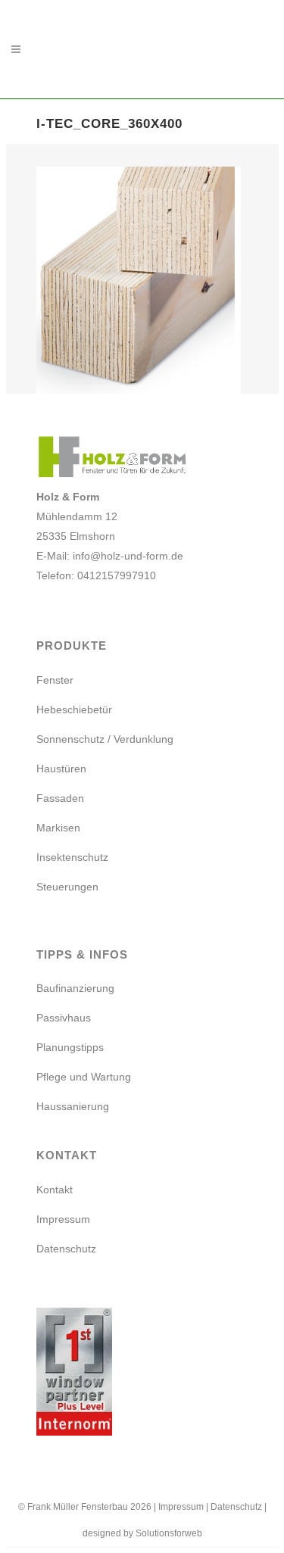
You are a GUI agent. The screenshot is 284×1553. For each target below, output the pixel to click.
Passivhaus (63, 1018)
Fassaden (60, 798)
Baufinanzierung (75, 988)
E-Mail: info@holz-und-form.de (109, 556)
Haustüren (61, 768)
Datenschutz (66, 1249)
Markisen (58, 828)
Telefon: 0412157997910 (96, 575)
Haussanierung (72, 1106)
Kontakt (54, 1189)
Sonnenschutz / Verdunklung (104, 739)
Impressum (63, 1219)
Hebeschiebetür (74, 709)
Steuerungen (67, 887)
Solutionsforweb (169, 1533)
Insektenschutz (72, 857)
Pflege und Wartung (83, 1077)
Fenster (54, 680)
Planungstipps (70, 1047)
